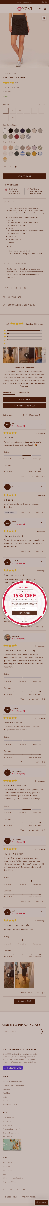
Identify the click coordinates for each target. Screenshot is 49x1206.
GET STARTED (24, 613)
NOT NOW (24, 621)
